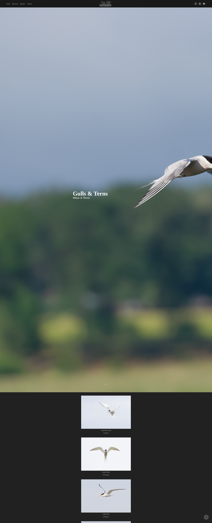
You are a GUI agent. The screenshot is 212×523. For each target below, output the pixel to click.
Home (8, 4)
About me (15, 4)
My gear (22, 4)
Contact (29, 4)
